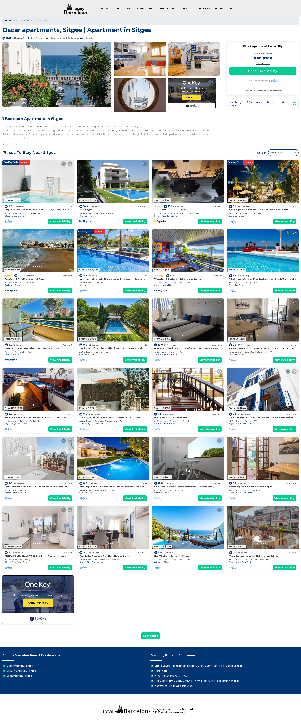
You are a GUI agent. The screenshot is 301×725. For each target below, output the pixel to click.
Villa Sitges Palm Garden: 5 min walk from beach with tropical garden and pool (197, 680)
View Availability (60, 221)
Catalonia (38, 20)
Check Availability (262, 71)
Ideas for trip (145, 8)
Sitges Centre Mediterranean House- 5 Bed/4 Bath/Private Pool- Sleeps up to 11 (198, 665)
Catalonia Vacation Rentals (21, 670)
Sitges (49, 20)
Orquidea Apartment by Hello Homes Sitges (253, 556)
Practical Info (168, 8)
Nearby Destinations (210, 8)
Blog (232, 8)
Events (187, 8)
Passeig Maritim (168, 285)
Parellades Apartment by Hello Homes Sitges (104, 556)
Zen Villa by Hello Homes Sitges (171, 556)
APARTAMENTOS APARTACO (170, 209)
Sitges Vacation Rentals (20, 665)
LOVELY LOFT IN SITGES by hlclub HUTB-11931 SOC (32, 348)
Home (104, 8)
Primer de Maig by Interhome (170, 417)
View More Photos (16, 103)
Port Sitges (85, 209)
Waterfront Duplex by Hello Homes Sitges (177, 279)
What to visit (123, 8)
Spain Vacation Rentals (19, 675)
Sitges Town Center (20, 216)
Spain (27, 20)
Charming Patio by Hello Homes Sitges (250, 486)
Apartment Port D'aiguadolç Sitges (24, 279)
